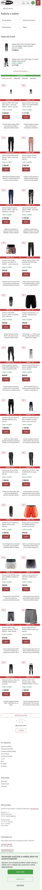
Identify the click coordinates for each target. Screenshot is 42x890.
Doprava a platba (6, 746)
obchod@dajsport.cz (7, 850)
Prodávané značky (6, 756)
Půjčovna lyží (5, 784)
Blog (2, 761)
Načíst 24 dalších (21, 715)
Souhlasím (20, 872)
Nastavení (20, 885)
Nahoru (22, 730)
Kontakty (4, 766)
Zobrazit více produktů (20, 71)
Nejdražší (25, 78)
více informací (34, 808)
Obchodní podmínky (7, 749)
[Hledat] (23, 2)
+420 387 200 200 (6, 844)
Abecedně (33, 78)
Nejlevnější (17, 78)
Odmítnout (20, 879)
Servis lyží (4, 781)
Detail (6, 117)
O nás (2, 759)
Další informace (7, 867)
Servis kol (4, 786)
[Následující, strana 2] (21, 721)
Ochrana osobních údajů (8, 751)
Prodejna (3, 763)
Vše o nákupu (5, 754)
